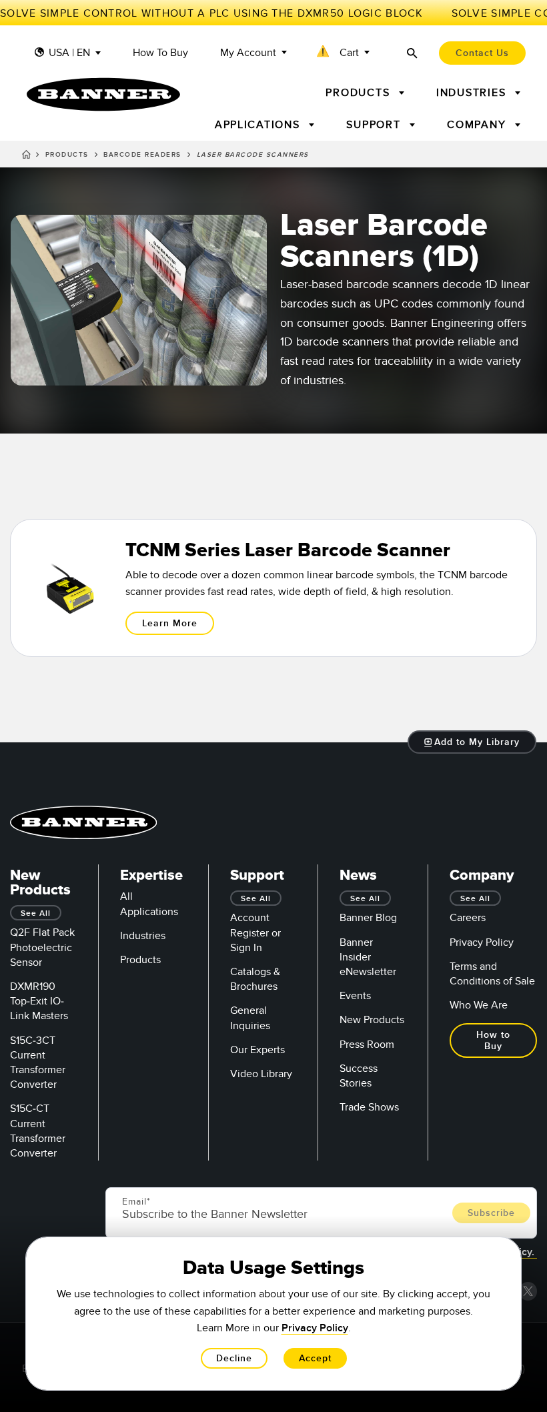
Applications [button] (259, 124)
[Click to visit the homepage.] (103, 94)
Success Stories (359, 1076)
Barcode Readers (142, 155)
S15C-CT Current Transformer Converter (37, 1131)
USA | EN (69, 53)
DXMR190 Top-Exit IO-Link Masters (39, 1001)
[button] (344, 53)
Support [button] (375, 124)
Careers (468, 917)
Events (355, 995)
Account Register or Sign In (255, 932)
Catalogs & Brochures (255, 979)
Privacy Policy (482, 942)
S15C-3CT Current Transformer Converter (37, 1063)
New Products (372, 1019)
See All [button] (36, 913)
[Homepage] (26, 156)
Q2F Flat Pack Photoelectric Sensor (42, 947)
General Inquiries (250, 1018)
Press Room (367, 1044)
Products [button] (360, 92)
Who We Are (479, 1005)
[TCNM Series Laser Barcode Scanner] (273, 588)
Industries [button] (473, 92)
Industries (142, 935)
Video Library (261, 1074)
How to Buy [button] (493, 1040)
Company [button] (478, 124)
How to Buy (160, 53)
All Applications (149, 904)
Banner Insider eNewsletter (368, 957)
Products (67, 155)
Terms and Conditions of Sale (492, 974)
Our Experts (257, 1049)
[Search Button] (412, 53)
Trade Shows (369, 1107)
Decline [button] (234, 1358)
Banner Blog (368, 917)
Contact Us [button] (482, 53)
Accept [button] (315, 1358)
